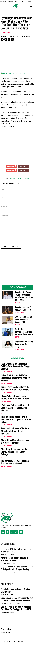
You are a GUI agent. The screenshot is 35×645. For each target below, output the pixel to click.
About (24, 1)
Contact (31, 1)
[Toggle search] (31, 6)
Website (4, 207)
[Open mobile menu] (2, 6)
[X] (5, 39)
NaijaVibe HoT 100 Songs (19, 178)
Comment (5, 215)
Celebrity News (5, 33)
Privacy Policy (6, 629)
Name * (4, 189)
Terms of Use (5, 632)
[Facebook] (2, 39)
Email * (3, 198)
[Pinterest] (12, 39)
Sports (17, 337)
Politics (17, 303)
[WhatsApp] (9, 39)
